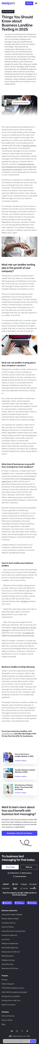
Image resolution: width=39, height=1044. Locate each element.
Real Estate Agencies (10, 948)
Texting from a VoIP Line (11, 1000)
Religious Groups (8, 960)
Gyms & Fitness (8, 927)
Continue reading (21, 760)
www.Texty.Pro (8, 733)
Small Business (7, 964)
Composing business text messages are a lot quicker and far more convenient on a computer (19, 167)
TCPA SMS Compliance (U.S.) (13, 988)
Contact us (25, 601)
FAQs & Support (8, 984)
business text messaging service (14, 824)
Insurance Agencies (9, 935)
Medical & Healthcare (10, 944)
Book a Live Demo (8, 1005)
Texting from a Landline (11, 996)
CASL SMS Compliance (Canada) (14, 992)
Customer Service (8, 923)
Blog (3, 1024)
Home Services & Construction (13, 931)
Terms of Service (8, 1016)
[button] (36, 3)
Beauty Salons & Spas (10, 919)
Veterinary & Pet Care (10, 968)
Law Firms (6, 939)
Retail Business (8, 956)
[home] (9, 3)
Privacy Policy (7, 1020)
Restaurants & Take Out (11, 952)
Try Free (29, 3)
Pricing (4, 980)
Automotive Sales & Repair (12, 915)
